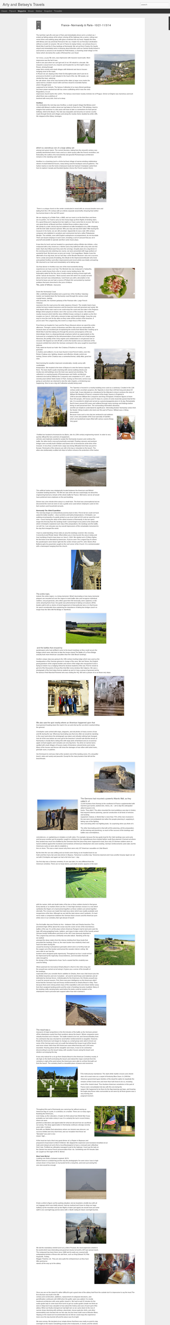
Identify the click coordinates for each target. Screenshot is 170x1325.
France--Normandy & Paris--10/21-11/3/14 (86, 25)
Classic (4, 11)
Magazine (22, 11)
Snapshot (48, 11)
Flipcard (12, 11)
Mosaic (31, 11)
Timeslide (58, 11)
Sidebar (39, 11)
